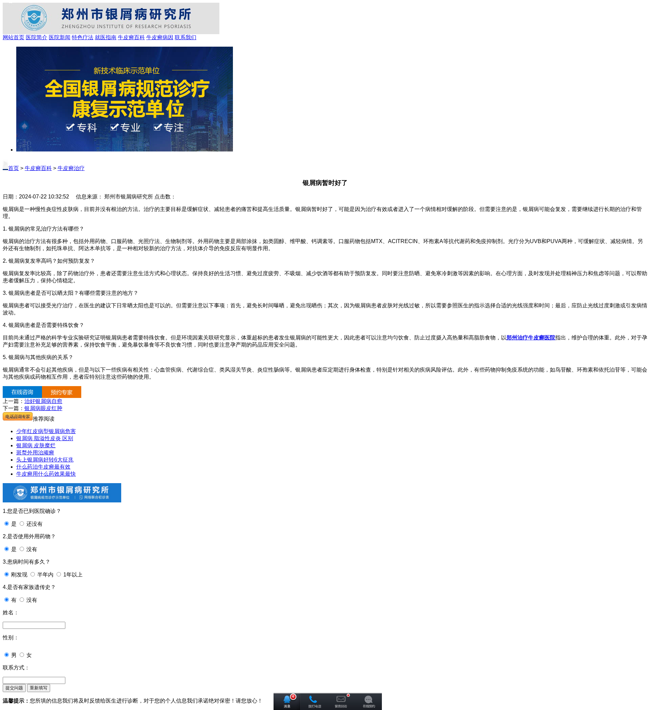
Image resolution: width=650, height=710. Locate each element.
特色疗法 (82, 37)
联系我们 (185, 37)
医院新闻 (59, 37)
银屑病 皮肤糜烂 (36, 445)
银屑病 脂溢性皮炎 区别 (44, 438)
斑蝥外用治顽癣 (35, 452)
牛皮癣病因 (159, 37)
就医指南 (105, 37)
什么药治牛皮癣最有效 (43, 467)
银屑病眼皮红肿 (43, 408)
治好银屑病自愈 (43, 401)
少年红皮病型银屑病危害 (46, 431)
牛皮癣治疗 (71, 168)
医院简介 (36, 37)
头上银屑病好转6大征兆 (44, 460)
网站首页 (13, 37)
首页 (13, 168)
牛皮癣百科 (131, 37)
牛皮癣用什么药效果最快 (46, 474)
